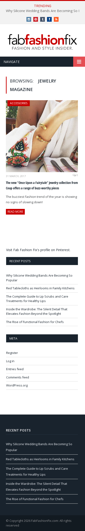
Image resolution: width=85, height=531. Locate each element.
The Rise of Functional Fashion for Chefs (35, 322)
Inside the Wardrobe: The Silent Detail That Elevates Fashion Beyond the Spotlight (36, 311)
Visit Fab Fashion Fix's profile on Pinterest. (38, 250)
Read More (15, 212)
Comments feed (17, 377)
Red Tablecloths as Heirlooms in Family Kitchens (40, 288)
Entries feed (15, 369)
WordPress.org (17, 385)
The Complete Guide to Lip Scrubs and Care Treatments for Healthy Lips (37, 298)
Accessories (18, 103)
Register (12, 353)
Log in (10, 361)
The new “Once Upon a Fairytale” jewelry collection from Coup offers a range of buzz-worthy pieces (42, 185)
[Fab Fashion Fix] (42, 42)
